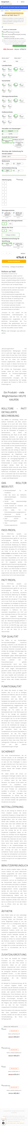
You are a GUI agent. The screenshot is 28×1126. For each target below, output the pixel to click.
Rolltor (7, 419)
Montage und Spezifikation (17, 266)
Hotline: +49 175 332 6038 (6, 4)
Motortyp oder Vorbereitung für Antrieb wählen (12, 152)
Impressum (6, 1123)
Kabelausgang (6, 180)
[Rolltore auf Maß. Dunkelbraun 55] (14, 1048)
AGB (18, 1123)
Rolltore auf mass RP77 (15, 10)
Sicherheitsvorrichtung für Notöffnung (10, 240)
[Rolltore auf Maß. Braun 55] (14, 1029)
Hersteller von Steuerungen (11, 128)
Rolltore (7, 10)
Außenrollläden (5, 553)
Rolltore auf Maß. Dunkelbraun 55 (14, 1052)
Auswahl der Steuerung (10, 137)
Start (2, 10)
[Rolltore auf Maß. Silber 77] (14, 1067)
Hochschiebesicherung (9, 168)
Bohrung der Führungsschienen (12, 221)
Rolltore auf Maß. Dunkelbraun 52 (14, 1090)
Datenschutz (13, 1123)
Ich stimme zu (17, 1121)
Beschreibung (5, 266)
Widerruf (22, 1123)
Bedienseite (6, 161)
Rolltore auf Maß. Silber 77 (14, 1071)
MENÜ (23, 2)
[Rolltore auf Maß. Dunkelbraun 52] (14, 1085)
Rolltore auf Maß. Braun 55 (14, 1034)
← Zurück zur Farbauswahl (9, 29)
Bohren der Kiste (7, 227)
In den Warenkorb (14, 261)
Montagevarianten (8, 210)
